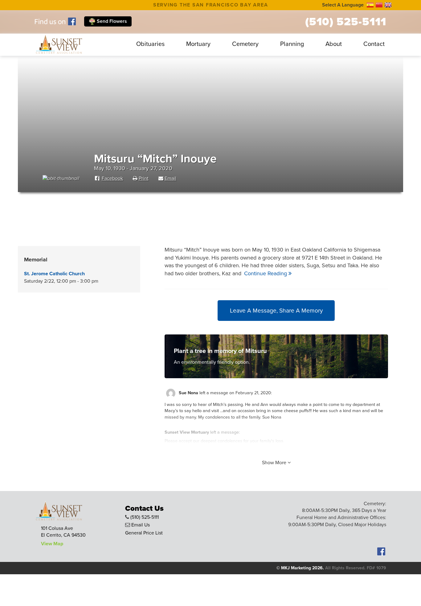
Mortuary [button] (198, 44)
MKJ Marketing (296, 568)
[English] (388, 4)
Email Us (140, 525)
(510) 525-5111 (345, 21)
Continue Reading (266, 273)
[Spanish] (370, 4)
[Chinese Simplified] (379, 4)
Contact (374, 44)
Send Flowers (111, 21)
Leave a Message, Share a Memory (276, 310)
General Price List (144, 533)
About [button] (333, 44)
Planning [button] (292, 44)
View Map (52, 544)
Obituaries (150, 44)
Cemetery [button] (245, 44)
